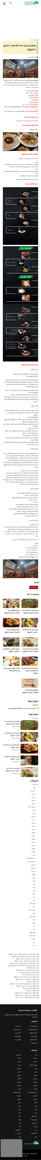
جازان (33, 894)
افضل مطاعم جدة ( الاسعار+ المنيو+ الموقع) (27, 959)
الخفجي (33, 817)
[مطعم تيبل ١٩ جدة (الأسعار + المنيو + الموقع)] (29, 737)
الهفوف (33, 874)
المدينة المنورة (31, 862)
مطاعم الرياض (17, 1029)
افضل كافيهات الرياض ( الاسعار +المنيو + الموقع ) (26, 977)
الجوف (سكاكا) (31, 807)
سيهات (33, 923)
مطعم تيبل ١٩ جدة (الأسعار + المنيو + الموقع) (30, 631)
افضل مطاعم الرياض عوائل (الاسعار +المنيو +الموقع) (25, 956)
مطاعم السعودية (33, 1029)
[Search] (10, 3)
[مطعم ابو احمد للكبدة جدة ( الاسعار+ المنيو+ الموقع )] (29, 725)
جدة (34, 897)
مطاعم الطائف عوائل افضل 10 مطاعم (29, 972)
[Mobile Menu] (4, 3)
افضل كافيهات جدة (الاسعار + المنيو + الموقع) (27, 979)
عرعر (34, 929)
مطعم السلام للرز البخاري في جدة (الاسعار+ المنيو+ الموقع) (30, 671)
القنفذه (33, 852)
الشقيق (33, 833)
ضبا (34, 926)
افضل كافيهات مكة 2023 (33, 981)
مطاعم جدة (34, 587)
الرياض (33, 829)
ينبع (34, 945)
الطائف (33, 836)
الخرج (33, 813)
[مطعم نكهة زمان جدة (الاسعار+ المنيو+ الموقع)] (29, 749)
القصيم (33, 846)
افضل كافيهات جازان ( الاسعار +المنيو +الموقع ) (27, 993)
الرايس (33, 826)
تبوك (34, 887)
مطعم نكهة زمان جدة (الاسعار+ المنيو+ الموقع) (12, 631)
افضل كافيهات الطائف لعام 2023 (30, 988)
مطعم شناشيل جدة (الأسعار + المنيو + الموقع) (11, 650)
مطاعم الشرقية (33, 1033)
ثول (34, 891)
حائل (34, 900)
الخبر (34, 810)
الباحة (33, 797)
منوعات (33, 939)
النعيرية (33, 868)
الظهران (33, 839)
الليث (33, 855)
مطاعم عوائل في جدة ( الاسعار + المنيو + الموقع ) (26, 961)
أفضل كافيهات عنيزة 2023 (32, 991)
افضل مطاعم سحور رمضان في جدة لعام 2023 (12, 669)
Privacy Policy (23, 1156)
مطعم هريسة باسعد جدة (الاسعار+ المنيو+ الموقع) (30, 650)
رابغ (34, 920)
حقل (34, 907)
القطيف (33, 849)
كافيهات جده (17, 1040)
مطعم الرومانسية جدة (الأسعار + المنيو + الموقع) (30, 691)
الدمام (33, 823)
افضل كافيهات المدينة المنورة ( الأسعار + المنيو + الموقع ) (24, 984)
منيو (34, 942)
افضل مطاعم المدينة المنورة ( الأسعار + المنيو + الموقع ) (24, 963)
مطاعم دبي (18, 1033)
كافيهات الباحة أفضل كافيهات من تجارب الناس (27, 997)
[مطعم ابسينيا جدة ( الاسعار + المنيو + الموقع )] (20, 68)
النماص (33, 871)
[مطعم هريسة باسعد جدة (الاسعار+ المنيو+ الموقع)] (29, 772)
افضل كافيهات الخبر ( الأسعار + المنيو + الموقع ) (27, 995)
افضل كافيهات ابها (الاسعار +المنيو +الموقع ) (27, 986)
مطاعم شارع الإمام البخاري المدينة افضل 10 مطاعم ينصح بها (23, 966)
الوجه (33, 878)
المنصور (33, 865)
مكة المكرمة (32, 936)
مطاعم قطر (34, 1043)
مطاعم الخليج (33, 1040)
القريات (33, 842)
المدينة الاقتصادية (30, 858)
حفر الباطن (32, 903)
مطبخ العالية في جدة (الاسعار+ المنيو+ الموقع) (12, 611)
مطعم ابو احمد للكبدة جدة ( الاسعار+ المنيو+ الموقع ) (30, 611)
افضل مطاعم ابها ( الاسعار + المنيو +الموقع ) (27, 970)
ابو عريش (33, 791)
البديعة (33, 800)
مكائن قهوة (32, 932)
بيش (34, 884)
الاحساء (33, 794)
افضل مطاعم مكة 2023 (33, 968)
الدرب (33, 820)
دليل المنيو (18, 1026)
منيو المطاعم (33, 1026)
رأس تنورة (32, 916)
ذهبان (33, 913)
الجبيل (33, 804)
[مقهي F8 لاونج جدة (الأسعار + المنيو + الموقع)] (29, 760)
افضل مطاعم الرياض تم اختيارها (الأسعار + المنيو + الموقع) (24, 954)
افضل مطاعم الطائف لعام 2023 (31, 975)
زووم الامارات (17, 1036)
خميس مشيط (31, 910)
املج (34, 881)
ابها (34, 788)
